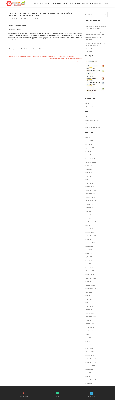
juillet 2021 (89, 253)
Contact (57, 396)
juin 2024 (89, 172)
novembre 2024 (91, 155)
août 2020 (89, 292)
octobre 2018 (90, 366)
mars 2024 (89, 183)
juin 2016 (89, 376)
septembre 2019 (91, 327)
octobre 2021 (90, 243)
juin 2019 (89, 338)
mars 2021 (89, 267)
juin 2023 (89, 211)
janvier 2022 (90, 232)
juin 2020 (89, 295)
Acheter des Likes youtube (60, 3)
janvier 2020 (90, 313)
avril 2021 (89, 264)
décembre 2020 (91, 278)
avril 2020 (89, 302)
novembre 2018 (91, 362)
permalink (38, 49)
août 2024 (89, 165)
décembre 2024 (91, 151)
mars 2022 (89, 229)
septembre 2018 (91, 369)
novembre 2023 (91, 193)
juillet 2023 (89, 207)
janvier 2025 (90, 148)
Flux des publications (92, 120)
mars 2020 (89, 306)
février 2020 (90, 309)
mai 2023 (89, 215)
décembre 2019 (91, 316)
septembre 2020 (91, 288)
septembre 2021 (91, 246)
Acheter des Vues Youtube (42, 3)
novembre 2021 (91, 239)
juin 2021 (89, 257)
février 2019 (90, 352)
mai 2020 (89, 299)
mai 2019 (89, 341)
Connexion (89, 117)
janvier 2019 (90, 355)
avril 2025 (89, 137)
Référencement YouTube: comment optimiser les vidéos (91, 3)
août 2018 (89, 373)
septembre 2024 (91, 162)
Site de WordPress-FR (93, 127)
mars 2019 (89, 348)
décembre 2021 (91, 236)
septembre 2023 (91, 200)
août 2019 (89, 331)
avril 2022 (89, 225)
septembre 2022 (91, 222)
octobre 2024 (90, 158)
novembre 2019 (91, 320)
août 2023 (89, 204)
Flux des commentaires (93, 124)
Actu (71, 3)
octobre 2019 (90, 323)
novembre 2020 (91, 281)
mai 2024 (89, 176)
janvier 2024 (90, 186)
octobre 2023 (90, 197)
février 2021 (90, 271)
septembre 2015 (91, 383)
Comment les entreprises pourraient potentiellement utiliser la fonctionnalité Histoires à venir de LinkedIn (41, 56)
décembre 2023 (91, 190)
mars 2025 (89, 141)
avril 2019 (89, 345)
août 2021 (89, 250)
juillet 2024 (89, 169)
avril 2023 (89, 218)
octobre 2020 (90, 285)
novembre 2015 (91, 380)
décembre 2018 (91, 359)
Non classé (89, 107)
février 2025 (90, 144)
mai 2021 (89, 260)
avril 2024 (89, 179)
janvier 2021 (90, 274)
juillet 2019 (89, 334)
